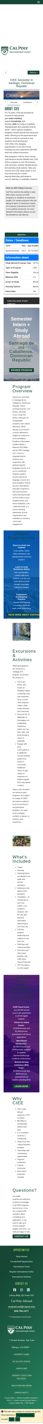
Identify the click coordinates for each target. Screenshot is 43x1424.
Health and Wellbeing (21, 1385)
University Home (21, 1354)
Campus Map (21, 1368)
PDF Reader (30, 1403)
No (17, 1419)
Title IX (8, 1400)
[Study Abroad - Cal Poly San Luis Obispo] (22, 51)
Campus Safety (22, 1392)
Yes (11, 1419)
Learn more (21, 1086)
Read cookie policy (25, 1415)
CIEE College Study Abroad (17, 301)
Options (33, 72)
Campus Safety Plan (16, 1403)
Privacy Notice (10, 1398)
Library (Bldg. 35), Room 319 (21, 1295)
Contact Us (21, 1236)
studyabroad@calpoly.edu (21, 1306)
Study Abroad (21, 1256)
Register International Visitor (22, 1272)
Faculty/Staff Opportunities (21, 1262)
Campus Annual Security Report (25, 1400)
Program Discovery (21, 1317)
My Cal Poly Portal (21, 1361)
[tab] (13, 102)
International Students (21, 1277)
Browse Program (21, 370)
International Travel (21, 1267)
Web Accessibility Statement (27, 1398)
